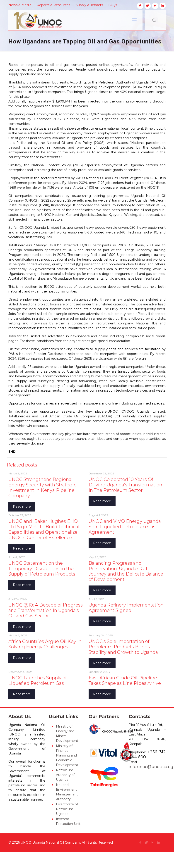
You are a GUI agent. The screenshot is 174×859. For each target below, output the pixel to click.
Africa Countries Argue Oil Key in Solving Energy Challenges (45, 644)
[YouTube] (155, 5)
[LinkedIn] (162, 5)
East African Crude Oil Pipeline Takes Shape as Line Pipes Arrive (125, 680)
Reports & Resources (53, 5)
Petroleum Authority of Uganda (65, 775)
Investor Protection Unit (68, 821)
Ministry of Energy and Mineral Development (67, 733)
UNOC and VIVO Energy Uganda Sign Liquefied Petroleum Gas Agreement (125, 527)
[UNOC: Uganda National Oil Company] (41, 20)
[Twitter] (147, 5)
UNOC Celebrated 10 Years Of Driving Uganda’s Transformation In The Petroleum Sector (125, 485)
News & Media (19, 5)
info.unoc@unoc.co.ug (151, 766)
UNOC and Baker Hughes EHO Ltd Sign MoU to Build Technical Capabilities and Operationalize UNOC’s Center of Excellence (43, 529)
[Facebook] (140, 5)
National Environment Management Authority (67, 792)
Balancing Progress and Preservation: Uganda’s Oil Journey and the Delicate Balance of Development (126, 571)
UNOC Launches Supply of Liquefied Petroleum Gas (37, 680)
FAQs (112, 5)
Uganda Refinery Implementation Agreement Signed (126, 607)
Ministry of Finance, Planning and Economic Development (67, 755)
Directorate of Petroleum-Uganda (67, 809)
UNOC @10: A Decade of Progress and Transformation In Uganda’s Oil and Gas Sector (45, 610)
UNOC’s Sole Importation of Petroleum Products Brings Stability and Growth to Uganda (123, 647)
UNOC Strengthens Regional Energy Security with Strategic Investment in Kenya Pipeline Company (42, 487)
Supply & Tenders (89, 5)
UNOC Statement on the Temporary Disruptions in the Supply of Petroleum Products (41, 568)
